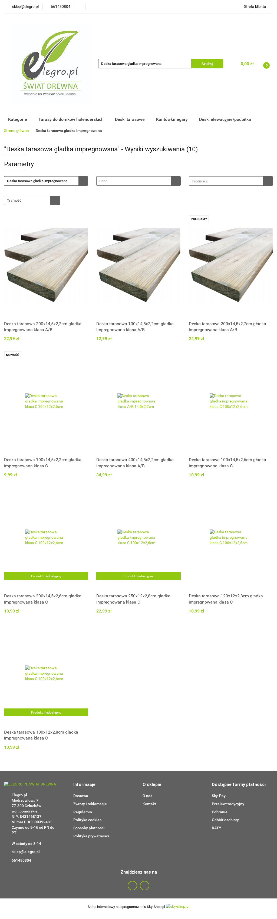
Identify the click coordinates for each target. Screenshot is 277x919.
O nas (147, 796)
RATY (216, 828)
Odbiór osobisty (225, 820)
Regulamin (82, 812)
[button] (84, 785)
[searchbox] (227, 181)
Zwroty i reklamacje (90, 804)
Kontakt (149, 804)
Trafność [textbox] (14, 200)
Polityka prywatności (91, 836)
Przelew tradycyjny (228, 804)
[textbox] (133, 181)
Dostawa (80, 796)
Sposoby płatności (89, 828)
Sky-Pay (219, 796)
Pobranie (219, 812)
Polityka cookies (87, 820)
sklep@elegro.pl (26, 852)
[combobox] (138, 181)
